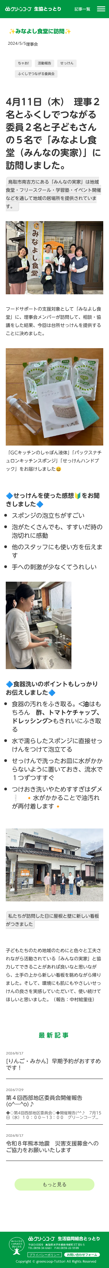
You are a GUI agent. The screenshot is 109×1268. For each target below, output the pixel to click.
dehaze (101, 9)
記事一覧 (82, 9)
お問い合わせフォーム (82, 1255)
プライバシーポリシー (44, 1255)
